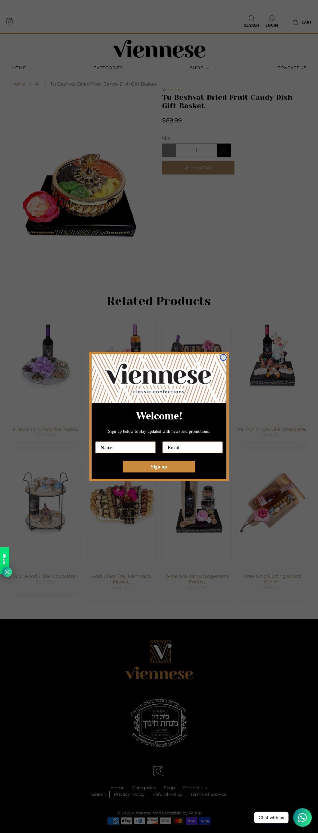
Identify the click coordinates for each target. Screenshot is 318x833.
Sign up (159, 466)
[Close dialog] (223, 357)
